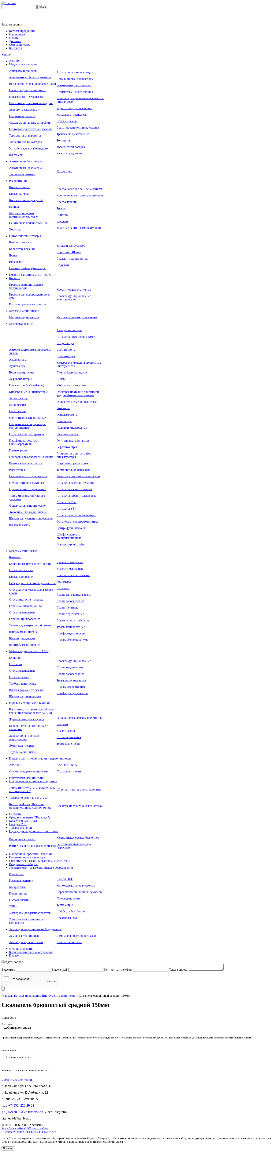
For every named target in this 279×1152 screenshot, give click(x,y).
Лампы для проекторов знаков (76, 935)
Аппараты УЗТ (66, 508)
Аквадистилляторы (69, 330)
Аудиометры (17, 366)
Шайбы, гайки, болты (71, 911)
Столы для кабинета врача (74, 594)
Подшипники (18, 893)
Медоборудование (21, 323)
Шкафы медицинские (71, 633)
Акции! (14, 61)
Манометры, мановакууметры (76, 885)
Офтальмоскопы (67, 414)
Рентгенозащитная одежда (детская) (32, 845)
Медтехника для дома (23, 64)
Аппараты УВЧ (66, 502)
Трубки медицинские (23, 752)
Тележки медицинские (71, 680)
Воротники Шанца (69, 252)
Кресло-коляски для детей (26, 200)
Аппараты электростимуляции (76, 515)
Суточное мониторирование (27, 489)
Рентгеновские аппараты (73, 440)
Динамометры (66, 356)
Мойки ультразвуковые (71, 385)
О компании (17, 34)
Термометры (65, 905)
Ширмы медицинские (23, 631)
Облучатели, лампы (22, 116)
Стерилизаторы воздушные (27, 482)
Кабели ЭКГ (65, 879)
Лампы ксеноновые (69, 942)
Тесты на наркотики (22, 174)
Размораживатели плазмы (26, 463)
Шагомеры (16, 155)
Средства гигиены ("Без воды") (29, 817)
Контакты (15, 48)
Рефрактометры (67, 447)
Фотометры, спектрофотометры (77, 521)
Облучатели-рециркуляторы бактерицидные (27, 426)
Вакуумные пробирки (23, 864)
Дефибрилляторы (20, 379)
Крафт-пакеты (66, 730)
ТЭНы (13, 906)
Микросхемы (17, 887)
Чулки (13, 255)
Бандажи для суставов (71, 245)
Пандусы (62, 214)
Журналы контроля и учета (26, 719)
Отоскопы (63, 408)
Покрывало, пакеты (69, 771)
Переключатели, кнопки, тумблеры (79, 892)
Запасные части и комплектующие (79, 227)
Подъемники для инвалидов (27, 857)
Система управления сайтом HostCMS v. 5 (29, 1131)
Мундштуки (64, 171)
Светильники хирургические (28, 476)
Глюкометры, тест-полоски (74, 85)
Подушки (63, 265)
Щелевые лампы (20, 525)
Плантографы (18, 450)
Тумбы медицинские (22, 683)
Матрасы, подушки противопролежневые (23, 214)
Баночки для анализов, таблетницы (79, 717)
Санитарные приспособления (28, 223)
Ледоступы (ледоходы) (24, 109)
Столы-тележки (19, 677)
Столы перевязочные (70, 614)
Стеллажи (63, 588)
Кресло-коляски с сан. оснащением (79, 189)
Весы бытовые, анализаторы (75, 78)
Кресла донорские (21, 576)
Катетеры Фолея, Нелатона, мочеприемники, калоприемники (30, 805)
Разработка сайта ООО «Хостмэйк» (25, 1128)
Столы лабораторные (70, 601)
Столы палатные (67, 607)
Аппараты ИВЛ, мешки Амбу (76, 336)
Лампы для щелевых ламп (26, 942)
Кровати (14, 278)
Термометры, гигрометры (25, 135)
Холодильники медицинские (28, 512)
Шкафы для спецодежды (25, 696)
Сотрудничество (19, 44)
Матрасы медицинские (24, 310)
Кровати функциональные (74, 661)
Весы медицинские (21, 372)
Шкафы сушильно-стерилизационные (69, 536)
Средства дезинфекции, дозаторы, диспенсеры (39, 860)
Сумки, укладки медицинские (28, 771)
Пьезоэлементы (19, 900)
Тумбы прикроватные (71, 626)
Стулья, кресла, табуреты (73, 620)
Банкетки (15, 557)
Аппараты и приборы (23, 70)
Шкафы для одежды (22, 638)
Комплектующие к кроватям (27, 304)
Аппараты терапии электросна (76, 495)
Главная (7, 995)
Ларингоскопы (18, 398)
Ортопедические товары (25, 236)
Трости (61, 208)
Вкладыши (16, 261)
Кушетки (15, 657)
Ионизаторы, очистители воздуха (31, 103)
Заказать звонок (12, 24)
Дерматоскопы (66, 349)
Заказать (7, 1024)
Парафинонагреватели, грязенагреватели (24, 442)
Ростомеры (64, 581)
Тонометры (64, 140)
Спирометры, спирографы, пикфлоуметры (74, 455)
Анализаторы (18, 359)
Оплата (14, 37)
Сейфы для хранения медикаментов (32, 583)
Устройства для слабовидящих (28, 148)
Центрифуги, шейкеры (71, 528)
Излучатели (16, 874)
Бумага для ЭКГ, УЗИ (23, 820)
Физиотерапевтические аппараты (78, 476)
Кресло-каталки (19, 193)
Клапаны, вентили (21, 880)
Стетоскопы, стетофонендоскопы (30, 129)
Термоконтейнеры (68, 743)
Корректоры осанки (22, 248)
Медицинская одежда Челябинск (78, 837)
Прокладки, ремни (69, 898)
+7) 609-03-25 (14, 1112)
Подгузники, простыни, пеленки (30, 854)
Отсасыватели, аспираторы (26, 434)
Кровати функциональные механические (26, 286)
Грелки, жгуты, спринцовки (27, 90)
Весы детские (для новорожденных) (32, 83)
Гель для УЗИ (18, 824)
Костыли (14, 206)
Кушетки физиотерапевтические (30, 563)
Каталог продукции (22, 31)
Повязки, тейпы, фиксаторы (27, 268)
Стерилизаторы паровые (72, 463)
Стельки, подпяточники (72, 258)
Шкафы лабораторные (71, 686)
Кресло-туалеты (67, 201)
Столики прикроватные (24, 618)
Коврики (62, 724)
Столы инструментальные (26, 599)
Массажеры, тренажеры (72, 114)
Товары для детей (20, 827)
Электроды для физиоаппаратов (30, 912)
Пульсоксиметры (68, 434)
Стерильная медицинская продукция (33, 781)
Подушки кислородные (72, 427)
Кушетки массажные (70, 568)
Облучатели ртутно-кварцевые (77, 401)
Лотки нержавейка (69, 737)
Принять (8, 1148)
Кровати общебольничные (74, 289)
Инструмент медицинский (26, 777)
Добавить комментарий (17, 1079)
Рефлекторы (17, 469)
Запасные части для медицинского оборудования (41, 867)
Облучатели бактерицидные (27, 417)
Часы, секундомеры (69, 153)
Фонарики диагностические (27, 505)
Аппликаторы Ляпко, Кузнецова (30, 77)
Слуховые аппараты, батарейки (29, 122)
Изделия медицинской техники (29, 703)
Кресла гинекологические (73, 575)
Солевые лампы (67, 121)
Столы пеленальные (22, 612)
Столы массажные (21, 570)
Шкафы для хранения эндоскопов (31, 518)
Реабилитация (18, 180)
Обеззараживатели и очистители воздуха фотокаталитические (78, 393)
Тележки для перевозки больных (30, 625)
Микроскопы (17, 404)
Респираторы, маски (22, 839)
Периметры (64, 421)
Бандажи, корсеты (20, 242)
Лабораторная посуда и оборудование (24, 737)
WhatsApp (36, 1112)
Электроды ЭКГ (67, 917)
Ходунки (15, 229)
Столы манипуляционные (26, 606)
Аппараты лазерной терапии (75, 482)
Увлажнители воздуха (71, 147)
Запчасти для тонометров (25, 142)
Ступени (62, 221)
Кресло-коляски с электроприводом (80, 195)
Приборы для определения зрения (31, 456)
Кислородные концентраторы (28, 391)
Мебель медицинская (23, 550)
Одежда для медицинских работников (33, 831)
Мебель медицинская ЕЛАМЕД (29, 651)
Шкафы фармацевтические (26, 690)
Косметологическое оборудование (31, 952)
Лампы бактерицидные (72, 372)
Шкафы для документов (72, 639)
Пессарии (15, 814)
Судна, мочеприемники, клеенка (78, 127)
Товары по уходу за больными (28, 797)
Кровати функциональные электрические (74, 297)
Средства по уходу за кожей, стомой (80, 805)
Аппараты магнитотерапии (74, 489)
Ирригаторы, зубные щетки (74, 108)
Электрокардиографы (71, 544)
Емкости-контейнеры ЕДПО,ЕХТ (31, 274)
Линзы (61, 379)
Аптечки (14, 765)
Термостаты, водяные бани (74, 469)
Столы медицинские (70, 667)
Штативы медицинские (24, 644)
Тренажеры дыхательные (73, 134)
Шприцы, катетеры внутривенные (79, 789)
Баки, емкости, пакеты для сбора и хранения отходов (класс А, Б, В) (31, 711)
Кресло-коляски (19, 187)
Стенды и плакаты (21, 948)
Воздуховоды (65, 343)
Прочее (14, 955)
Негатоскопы (17, 411)
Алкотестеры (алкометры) (26, 161)
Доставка (15, 41)
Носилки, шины (67, 765)
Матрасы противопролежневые (77, 317)
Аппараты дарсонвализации (75, 72)
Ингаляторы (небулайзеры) (26, 96)
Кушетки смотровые (70, 562)
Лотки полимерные (21, 745)
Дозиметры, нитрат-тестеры (75, 91)
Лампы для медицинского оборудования (35, 929)
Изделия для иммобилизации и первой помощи (40, 758)
